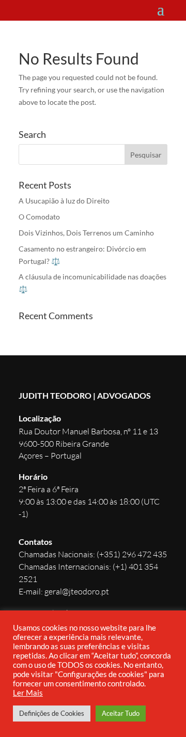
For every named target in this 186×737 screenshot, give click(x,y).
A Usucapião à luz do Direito (64, 200)
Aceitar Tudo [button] (121, 713)
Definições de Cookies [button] (51, 713)
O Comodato (39, 216)
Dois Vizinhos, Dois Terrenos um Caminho (86, 232)
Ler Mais (28, 692)
